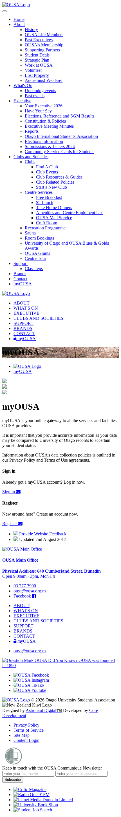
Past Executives (39, 39)
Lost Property (37, 75)
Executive (22, 100)
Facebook (23, 596)
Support (21, 263)
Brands (20, 273)
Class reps (34, 268)
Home (19, 19)
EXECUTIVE (26, 313)
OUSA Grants (37, 253)
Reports (32, 131)
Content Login (26, 740)
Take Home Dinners (54, 207)
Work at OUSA (39, 65)
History (31, 29)
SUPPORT (23, 323)
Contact (20, 278)
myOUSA (23, 283)
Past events (34, 95)
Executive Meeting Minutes (49, 126)
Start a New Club (51, 187)
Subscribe (13, 779)
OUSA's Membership (44, 44)
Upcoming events (40, 90)
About (19, 24)
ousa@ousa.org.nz (30, 590)
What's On (23, 85)
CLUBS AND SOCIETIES (38, 318)
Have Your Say (38, 110)
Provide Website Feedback (42, 533)
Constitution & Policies (45, 121)
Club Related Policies (55, 182)
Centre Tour (35, 258)
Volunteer (33, 70)
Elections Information (44, 141)
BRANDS (23, 328)
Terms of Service (29, 730)
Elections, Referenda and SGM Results (59, 116)
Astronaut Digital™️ (44, 710)
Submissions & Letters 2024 (50, 146)
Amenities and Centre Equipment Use (69, 212)
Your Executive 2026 (43, 105)
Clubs (30, 161)
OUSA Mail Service (54, 217)
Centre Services (39, 192)
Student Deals (37, 55)
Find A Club (47, 166)
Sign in (9, 491)
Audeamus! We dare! (43, 80)
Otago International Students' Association (61, 136)
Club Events (47, 172)
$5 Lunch (44, 202)
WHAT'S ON (26, 308)
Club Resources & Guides (59, 177)
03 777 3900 (25, 585)
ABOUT (22, 303)
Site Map (22, 735)
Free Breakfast (49, 197)
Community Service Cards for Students (59, 151)
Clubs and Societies (31, 156)
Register (10, 523)
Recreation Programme (45, 227)
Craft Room (46, 222)
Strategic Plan (37, 60)
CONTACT (24, 333)
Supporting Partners (42, 49)
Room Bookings (39, 238)
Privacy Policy (26, 725)
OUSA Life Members (44, 34)
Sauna (30, 233)
